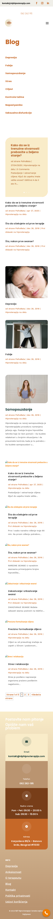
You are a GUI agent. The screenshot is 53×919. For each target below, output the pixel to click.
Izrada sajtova (38, 911)
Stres (8, 81)
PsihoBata (26, 161)
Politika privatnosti (17, 895)
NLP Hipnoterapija (22, 911)
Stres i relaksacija (18, 664)
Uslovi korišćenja (16, 901)
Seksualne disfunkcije (18, 112)
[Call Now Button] (46, 913)
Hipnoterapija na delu (16, 214)
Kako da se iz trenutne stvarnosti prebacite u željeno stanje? (25, 150)
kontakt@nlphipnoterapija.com (26, 756)
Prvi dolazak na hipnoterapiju (22, 526)
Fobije (9, 65)
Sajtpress (26, 914)
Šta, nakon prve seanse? (19, 241)
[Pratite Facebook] (36, 3)
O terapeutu (13, 877)
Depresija (11, 57)
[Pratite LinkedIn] (48, 3)
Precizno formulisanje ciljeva (24, 629)
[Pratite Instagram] (42, 3)
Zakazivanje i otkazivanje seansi (22, 592)
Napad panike (13, 105)
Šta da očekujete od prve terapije (24, 223)
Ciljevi (9, 89)
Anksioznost (13, 872)
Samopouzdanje (15, 73)
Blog (8, 883)
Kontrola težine (14, 97)
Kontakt (10, 889)
